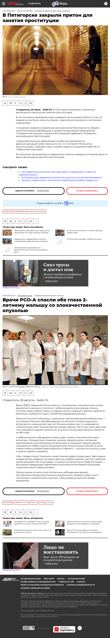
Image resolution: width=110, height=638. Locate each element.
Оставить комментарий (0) (87, 491)
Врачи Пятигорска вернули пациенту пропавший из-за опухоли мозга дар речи (84, 531)
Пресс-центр (49, 579)
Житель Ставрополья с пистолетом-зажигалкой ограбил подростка (59, 180)
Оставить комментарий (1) (87, 191)
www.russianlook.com (17, 97)
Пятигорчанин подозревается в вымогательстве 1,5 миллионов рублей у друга (31, 250)
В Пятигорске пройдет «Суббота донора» (84, 239)
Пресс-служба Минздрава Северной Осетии (60, 387)
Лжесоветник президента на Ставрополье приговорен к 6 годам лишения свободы (32, 232)
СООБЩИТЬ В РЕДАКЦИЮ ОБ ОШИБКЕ (35, 588)
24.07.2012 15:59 (9, 11)
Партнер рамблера (43, 628)
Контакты (81, 582)
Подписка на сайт (66, 582)
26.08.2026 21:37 (9, 296)
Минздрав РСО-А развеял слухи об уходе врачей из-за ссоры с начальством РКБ (31, 523)
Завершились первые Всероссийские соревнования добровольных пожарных (31, 240)
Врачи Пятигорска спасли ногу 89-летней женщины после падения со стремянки (84, 523)
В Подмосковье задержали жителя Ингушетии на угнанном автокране (61, 177)
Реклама (61, 579)
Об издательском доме (31, 579)
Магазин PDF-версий (76, 579)
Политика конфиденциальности (81, 585)
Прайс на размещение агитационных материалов (42, 585)
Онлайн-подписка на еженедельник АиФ (38, 582)
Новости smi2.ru (11, 287)
